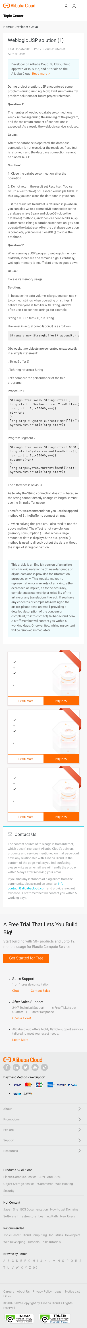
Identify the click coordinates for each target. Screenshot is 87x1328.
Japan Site (10, 1209)
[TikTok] (44, 1067)
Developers (72, 1235)
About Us (23, 1291)
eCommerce (45, 1184)
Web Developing (14, 1242)
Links (7, 1296)
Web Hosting (64, 1184)
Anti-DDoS (54, 1177)
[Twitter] (25, 1067)
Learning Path (48, 1216)
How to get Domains (64, 1209)
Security (8, 1190)
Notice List (72, 1291)
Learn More (25, 701)
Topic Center (12, 1235)
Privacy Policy (42, 1291)
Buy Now (61, 701)
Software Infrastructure (19, 1216)
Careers (8, 1291)
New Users (67, 1216)
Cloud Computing (35, 1235)
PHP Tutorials (51, 1242)
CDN (42, 1177)
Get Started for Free (26, 958)
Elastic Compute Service (19, 1177)
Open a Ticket (21, 1018)
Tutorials (33, 1242)
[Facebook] (6, 1067)
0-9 (35, 1267)
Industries (56, 1235)
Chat (15, 990)
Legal (58, 1291)
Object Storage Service (18, 1184)
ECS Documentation (34, 1209)
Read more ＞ (41, 73)
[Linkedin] (16, 1067)
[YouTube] (35, 1067)
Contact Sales (40, 990)
